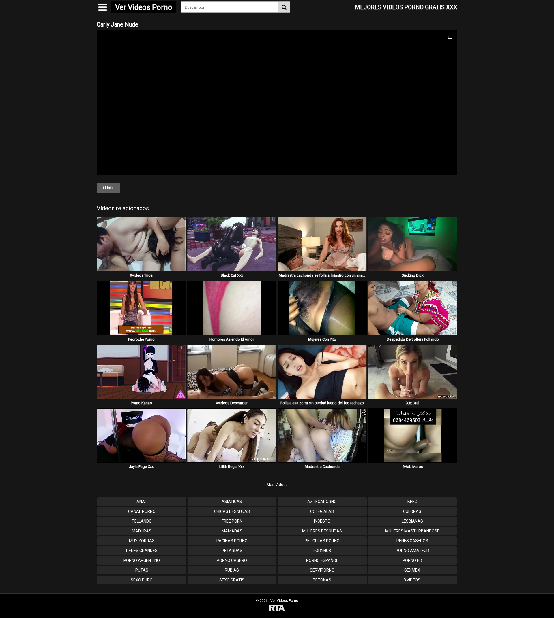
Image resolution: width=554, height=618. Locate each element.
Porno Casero (232, 560)
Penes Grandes (142, 550)
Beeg (412, 501)
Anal (141, 501)
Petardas (232, 550)
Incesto (322, 521)
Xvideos (412, 580)
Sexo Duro (142, 580)
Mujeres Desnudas (322, 531)
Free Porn (232, 521)
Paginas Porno (232, 540)
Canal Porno (142, 511)
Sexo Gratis (231, 580)
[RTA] (277, 609)
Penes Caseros (412, 540)
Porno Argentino (141, 560)
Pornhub (322, 550)
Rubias (232, 570)
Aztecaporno (322, 501)
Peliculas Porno (322, 540)
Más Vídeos (277, 484)
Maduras (141, 531)
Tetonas (322, 580)
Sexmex (412, 570)
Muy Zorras (142, 540)
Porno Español (322, 560)
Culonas (412, 511)
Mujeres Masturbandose (412, 531)
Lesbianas (412, 521)
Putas (141, 570)
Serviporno (322, 570)
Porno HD (412, 560)
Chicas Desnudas (232, 511)
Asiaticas (232, 501)
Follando (142, 521)
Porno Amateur (412, 550)
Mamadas (232, 531)
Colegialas (322, 511)
